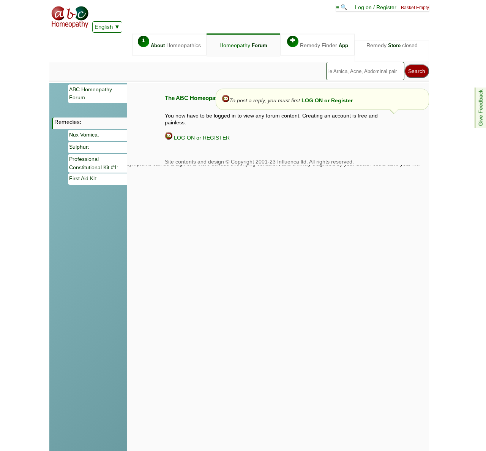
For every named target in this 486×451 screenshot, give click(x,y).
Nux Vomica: (84, 135)
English (104, 27)
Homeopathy (243, 45)
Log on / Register (375, 7)
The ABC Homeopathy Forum (204, 98)
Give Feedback (481, 107)
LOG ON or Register (327, 100)
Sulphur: (79, 147)
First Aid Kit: (83, 178)
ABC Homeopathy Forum (90, 93)
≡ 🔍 (342, 7)
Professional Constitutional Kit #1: (93, 163)
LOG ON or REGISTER (201, 138)
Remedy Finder (319, 42)
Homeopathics (171, 42)
